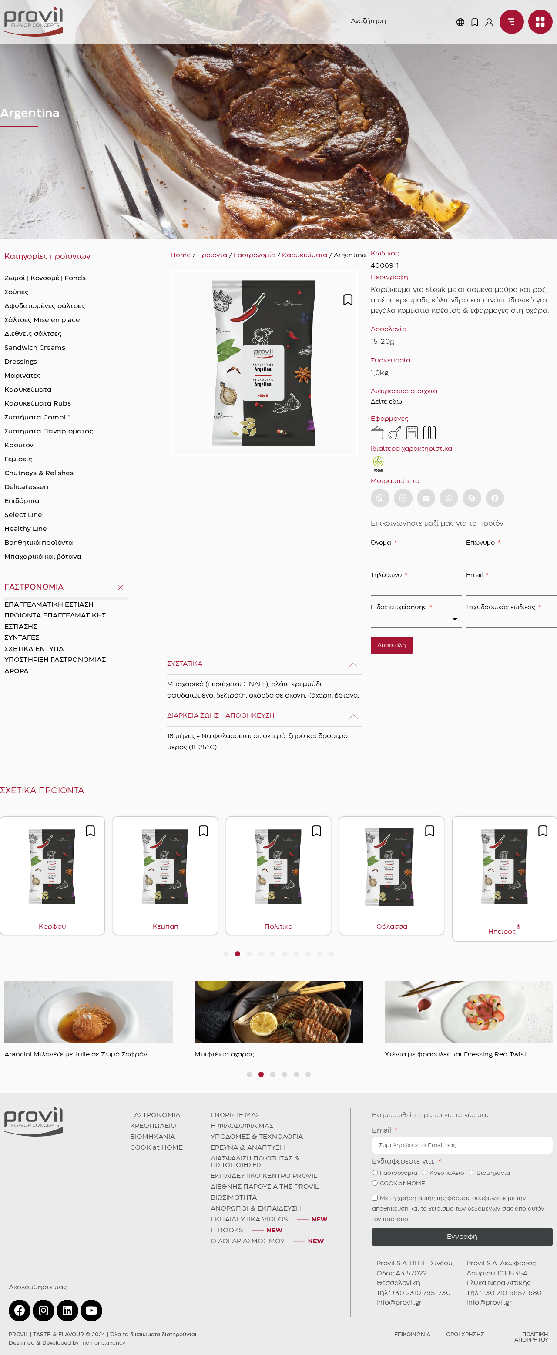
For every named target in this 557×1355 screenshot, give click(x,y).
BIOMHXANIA (152, 1137)
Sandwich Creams (34, 348)
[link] (33, 22)
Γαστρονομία (254, 255)
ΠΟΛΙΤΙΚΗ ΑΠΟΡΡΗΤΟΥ (531, 1337)
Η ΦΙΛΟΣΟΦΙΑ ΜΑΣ (242, 1126)
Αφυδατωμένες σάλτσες (44, 306)
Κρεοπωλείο (446, 1173)
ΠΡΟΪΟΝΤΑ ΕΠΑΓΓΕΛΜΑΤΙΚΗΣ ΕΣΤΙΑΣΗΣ (55, 621)
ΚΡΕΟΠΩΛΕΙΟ (153, 1126)
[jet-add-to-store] (347, 299)
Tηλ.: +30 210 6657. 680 (504, 1293)
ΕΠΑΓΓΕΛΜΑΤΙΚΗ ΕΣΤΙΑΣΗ (49, 605)
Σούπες (16, 292)
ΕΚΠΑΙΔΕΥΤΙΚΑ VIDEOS (249, 1220)
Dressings (20, 362)
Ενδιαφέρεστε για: (404, 1161)
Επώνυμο (481, 543)
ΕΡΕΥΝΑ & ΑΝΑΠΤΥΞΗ (248, 1148)
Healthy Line (25, 529)
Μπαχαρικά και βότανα (42, 557)
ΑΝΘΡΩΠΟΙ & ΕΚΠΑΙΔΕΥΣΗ (256, 1209)
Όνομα (382, 543)
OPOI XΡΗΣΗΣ (465, 1334)
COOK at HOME (156, 1148)
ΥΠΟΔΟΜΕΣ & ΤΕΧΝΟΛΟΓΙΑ (257, 1137)
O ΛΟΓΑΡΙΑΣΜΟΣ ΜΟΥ (248, 1241)
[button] (426, 498)
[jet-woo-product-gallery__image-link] (264, 363)
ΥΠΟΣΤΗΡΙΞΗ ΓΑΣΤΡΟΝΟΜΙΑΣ (55, 660)
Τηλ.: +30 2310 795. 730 (413, 1293)
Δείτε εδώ (386, 402)
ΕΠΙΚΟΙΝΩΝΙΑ (412, 1334)
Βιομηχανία (493, 1173)
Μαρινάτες (22, 376)
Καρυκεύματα (28, 390)
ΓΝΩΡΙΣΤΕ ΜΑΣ (235, 1115)
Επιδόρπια (22, 501)
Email (475, 575)
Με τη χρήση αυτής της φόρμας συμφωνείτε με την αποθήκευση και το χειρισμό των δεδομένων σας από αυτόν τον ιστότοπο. (458, 1209)
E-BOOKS (227, 1231)
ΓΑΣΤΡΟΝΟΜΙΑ (155, 1115)
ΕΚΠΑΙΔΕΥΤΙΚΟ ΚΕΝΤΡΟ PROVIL (264, 1176)
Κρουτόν (19, 446)
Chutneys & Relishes (39, 473)
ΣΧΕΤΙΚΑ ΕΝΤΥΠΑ (34, 649)
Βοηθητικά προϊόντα (38, 543)
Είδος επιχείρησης (399, 607)
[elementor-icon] (475, 22)
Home (181, 255)
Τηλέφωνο (387, 575)
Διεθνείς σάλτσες (33, 334)
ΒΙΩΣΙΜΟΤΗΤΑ (234, 1198)
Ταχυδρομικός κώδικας (501, 607)
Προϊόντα (212, 255)
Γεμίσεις (18, 459)
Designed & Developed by (67, 1343)
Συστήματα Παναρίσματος (48, 432)
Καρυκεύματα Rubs (37, 404)
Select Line (23, 515)
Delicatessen (26, 487)
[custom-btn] (380, 498)
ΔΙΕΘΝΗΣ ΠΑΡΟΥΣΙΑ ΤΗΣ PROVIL (265, 1187)
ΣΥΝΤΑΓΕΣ (21, 638)
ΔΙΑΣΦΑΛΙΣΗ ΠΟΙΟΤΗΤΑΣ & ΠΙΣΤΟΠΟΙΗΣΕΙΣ (255, 1162)
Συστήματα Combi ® (37, 418)
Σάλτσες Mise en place (42, 320)
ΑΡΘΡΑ (16, 671)
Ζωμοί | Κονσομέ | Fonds (45, 278)
